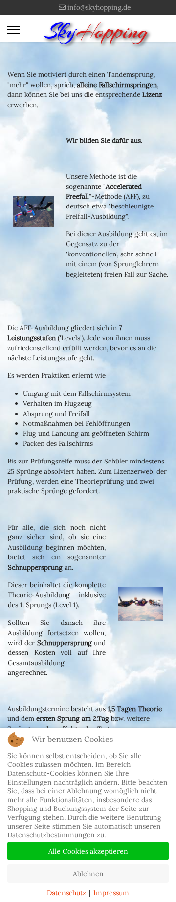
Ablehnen (88, 873)
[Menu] (13, 30)
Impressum (111, 892)
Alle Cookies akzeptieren (88, 851)
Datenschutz (66, 892)
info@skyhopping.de (99, 7)
